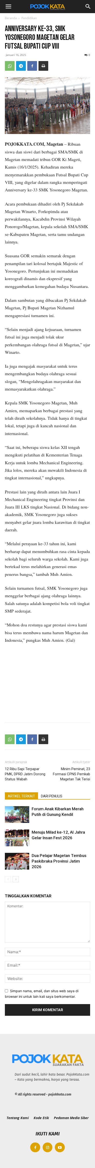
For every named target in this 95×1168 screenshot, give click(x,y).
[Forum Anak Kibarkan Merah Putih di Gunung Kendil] (17, 814)
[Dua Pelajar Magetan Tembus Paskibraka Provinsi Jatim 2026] (17, 861)
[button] (8, 6)
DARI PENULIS (51, 796)
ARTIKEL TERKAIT (21, 796)
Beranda (11, 18)
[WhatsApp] (10, 66)
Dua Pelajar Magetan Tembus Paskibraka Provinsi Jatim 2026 (59, 861)
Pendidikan (29, 18)
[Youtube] (60, 1147)
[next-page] (16, 879)
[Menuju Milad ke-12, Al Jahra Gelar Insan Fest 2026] (17, 837)
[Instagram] (48, 1147)
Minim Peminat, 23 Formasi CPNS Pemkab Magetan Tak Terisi (71, 774)
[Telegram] (21, 66)
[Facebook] (32, 66)
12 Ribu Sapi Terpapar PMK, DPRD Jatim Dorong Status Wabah (25, 774)
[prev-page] (8, 879)
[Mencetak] (43, 66)
